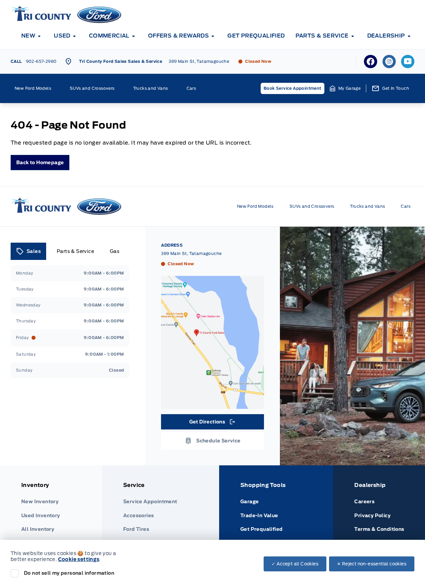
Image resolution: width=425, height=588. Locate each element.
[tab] (28, 251)
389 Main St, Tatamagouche (199, 61)
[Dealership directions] (212, 342)
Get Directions (212, 423)
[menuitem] (32, 36)
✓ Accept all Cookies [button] (295, 563)
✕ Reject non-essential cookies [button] (371, 563)
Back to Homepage (40, 162)
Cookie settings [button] (79, 559)
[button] (345, 88)
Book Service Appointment (292, 88)
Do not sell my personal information (69, 573)
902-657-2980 (41, 61)
